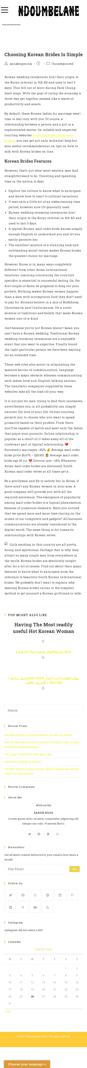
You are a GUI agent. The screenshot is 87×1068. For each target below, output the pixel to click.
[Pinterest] (72, 894)
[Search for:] (43, 710)
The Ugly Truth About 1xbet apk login (28, 754)
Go (74, 869)
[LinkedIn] (60, 894)
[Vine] (23, 907)
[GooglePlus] (48, 834)
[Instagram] (57, 834)
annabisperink (21, 64)
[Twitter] (29, 834)
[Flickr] (10, 907)
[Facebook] (39, 834)
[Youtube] (35, 907)
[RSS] (47, 907)
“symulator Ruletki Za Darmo (22, 761)
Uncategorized (62, 64)
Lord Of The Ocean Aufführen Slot (43, 652)
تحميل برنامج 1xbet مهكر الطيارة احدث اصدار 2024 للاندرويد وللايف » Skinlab (43, 680)
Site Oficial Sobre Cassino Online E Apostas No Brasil (38, 735)
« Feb (7, 1011)
